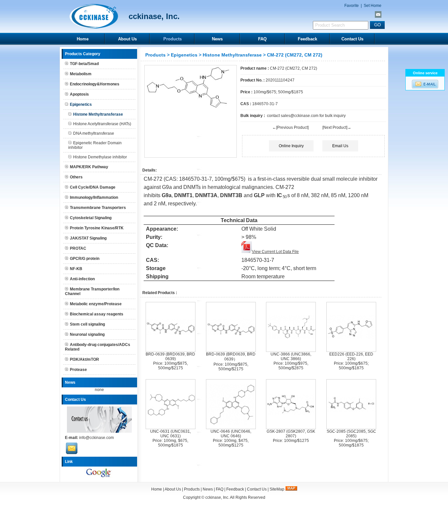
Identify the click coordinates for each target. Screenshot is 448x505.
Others (76, 177)
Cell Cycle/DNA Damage (92, 187)
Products (172, 38)
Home (83, 38)
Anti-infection (82, 279)
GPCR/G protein (84, 258)
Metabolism (81, 74)
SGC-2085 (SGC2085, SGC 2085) (351, 433)
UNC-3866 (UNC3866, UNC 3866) (291, 356)
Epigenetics (184, 54)
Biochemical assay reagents (96, 314)
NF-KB (76, 268)
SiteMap (277, 489)
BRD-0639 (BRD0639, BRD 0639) (170, 356)
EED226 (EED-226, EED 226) (351, 356)
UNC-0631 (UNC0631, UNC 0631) (170, 433)
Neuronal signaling (87, 334)
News (217, 38)
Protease (78, 369)
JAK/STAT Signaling (88, 238)
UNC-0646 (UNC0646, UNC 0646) (231, 433)
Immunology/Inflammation (94, 197)
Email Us (340, 146)
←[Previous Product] (290, 127)
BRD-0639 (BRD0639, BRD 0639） (230, 356)
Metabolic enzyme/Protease (96, 304)
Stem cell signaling (87, 324)
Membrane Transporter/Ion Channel (92, 291)
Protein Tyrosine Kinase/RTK (97, 228)
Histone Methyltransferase (232, 54)
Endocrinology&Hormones (94, 84)
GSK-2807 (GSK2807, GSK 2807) (291, 433)
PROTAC (78, 248)
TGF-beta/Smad (84, 63)
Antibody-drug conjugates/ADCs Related (97, 347)
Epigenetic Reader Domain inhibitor (95, 145)
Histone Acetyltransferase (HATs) (102, 124)
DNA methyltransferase (93, 133)
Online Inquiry (291, 146)
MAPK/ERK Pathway (89, 167)
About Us (127, 38)
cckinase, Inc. (217, 497)
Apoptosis (79, 94)
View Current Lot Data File (275, 251)
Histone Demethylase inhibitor (100, 157)
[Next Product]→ (336, 127)
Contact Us (352, 38)
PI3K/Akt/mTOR (84, 359)
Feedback (307, 38)
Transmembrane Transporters (98, 207)
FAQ (262, 38)
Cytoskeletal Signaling (91, 218)
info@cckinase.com (96, 437)
